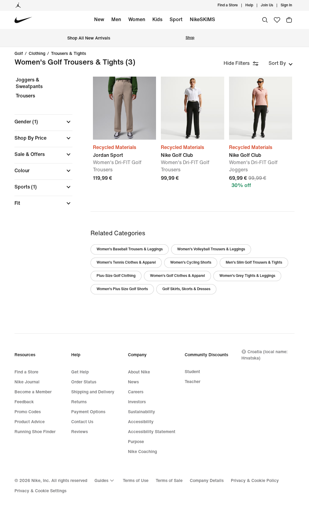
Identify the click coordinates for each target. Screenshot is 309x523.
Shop (190, 38)
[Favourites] (277, 19)
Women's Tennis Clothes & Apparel (126, 263)
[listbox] (281, 63)
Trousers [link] (25, 95)
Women (136, 19)
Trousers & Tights (68, 54)
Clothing (37, 54)
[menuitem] (255, 5)
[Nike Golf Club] (192, 108)
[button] (43, 122)
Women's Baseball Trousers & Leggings (130, 249)
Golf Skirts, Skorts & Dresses (186, 289)
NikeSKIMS (202, 19)
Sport (176, 19)
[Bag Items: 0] (289, 19)
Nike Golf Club (260, 141)
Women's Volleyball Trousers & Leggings (211, 249)
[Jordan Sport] (124, 108)
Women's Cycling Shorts (190, 263)
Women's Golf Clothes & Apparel (177, 276)
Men (116, 19)
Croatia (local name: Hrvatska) (264, 355)
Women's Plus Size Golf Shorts (122, 289)
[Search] (265, 19)
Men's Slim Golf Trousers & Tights (254, 263)
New (99, 19)
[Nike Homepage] (23, 20)
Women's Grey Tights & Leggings (247, 276)
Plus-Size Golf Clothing (116, 276)
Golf (18, 54)
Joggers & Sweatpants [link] (29, 83)
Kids (157, 19)
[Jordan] (18, 5)
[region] (39, 147)
